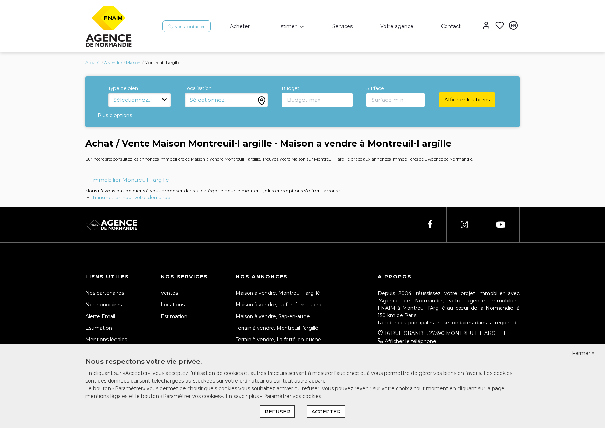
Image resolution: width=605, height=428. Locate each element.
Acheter (240, 26)
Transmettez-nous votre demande (131, 197)
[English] (513, 26)
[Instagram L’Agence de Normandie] (464, 224)
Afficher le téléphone (410, 341)
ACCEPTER (326, 411)
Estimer (287, 26)
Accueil (92, 62)
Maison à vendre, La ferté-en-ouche (279, 304)
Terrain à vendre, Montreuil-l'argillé (277, 328)
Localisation (198, 88)
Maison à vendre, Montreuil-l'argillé (278, 293)
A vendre (113, 62)
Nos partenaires (104, 293)
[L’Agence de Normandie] (108, 26)
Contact (451, 26)
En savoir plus (242, 396)
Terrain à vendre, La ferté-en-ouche (278, 339)
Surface (375, 88)
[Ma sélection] (499, 26)
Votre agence (396, 26)
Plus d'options (115, 115)
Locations (173, 304)
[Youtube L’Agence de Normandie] (500, 224)
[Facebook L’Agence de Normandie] (429, 224)
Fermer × (583, 353)
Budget (290, 88)
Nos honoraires (103, 304)
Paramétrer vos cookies (292, 396)
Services (342, 26)
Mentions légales (106, 339)
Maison (133, 62)
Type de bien (123, 88)
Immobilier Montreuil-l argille (130, 180)
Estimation (98, 328)
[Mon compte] (486, 26)
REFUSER (277, 411)
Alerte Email (100, 316)
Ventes (169, 293)
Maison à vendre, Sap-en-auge (273, 316)
